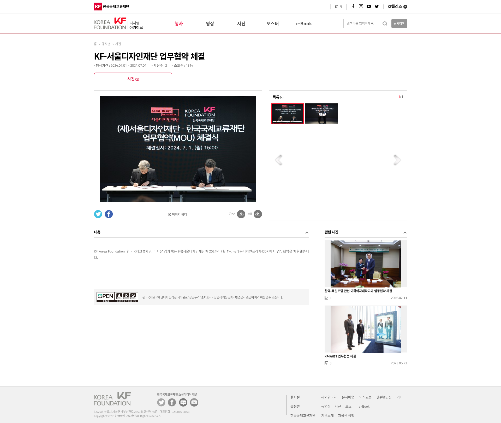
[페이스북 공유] (172, 402)
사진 (133, 79)
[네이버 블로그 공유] (183, 402)
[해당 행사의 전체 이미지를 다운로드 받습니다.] (258, 213)
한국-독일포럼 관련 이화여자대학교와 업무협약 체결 (358, 291)
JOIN (338, 7)
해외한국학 (329, 397)
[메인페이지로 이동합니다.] (118, 22)
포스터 (350, 406)
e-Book (364, 406)
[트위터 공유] (161, 402)
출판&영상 (384, 397)
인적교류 (365, 397)
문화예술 (348, 397)
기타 (400, 397)
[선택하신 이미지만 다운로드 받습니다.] (241, 213)
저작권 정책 (346, 415)
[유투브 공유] (194, 402)
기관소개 (327, 415)
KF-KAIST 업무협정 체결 (340, 356)
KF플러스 (395, 6)
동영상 (326, 406)
